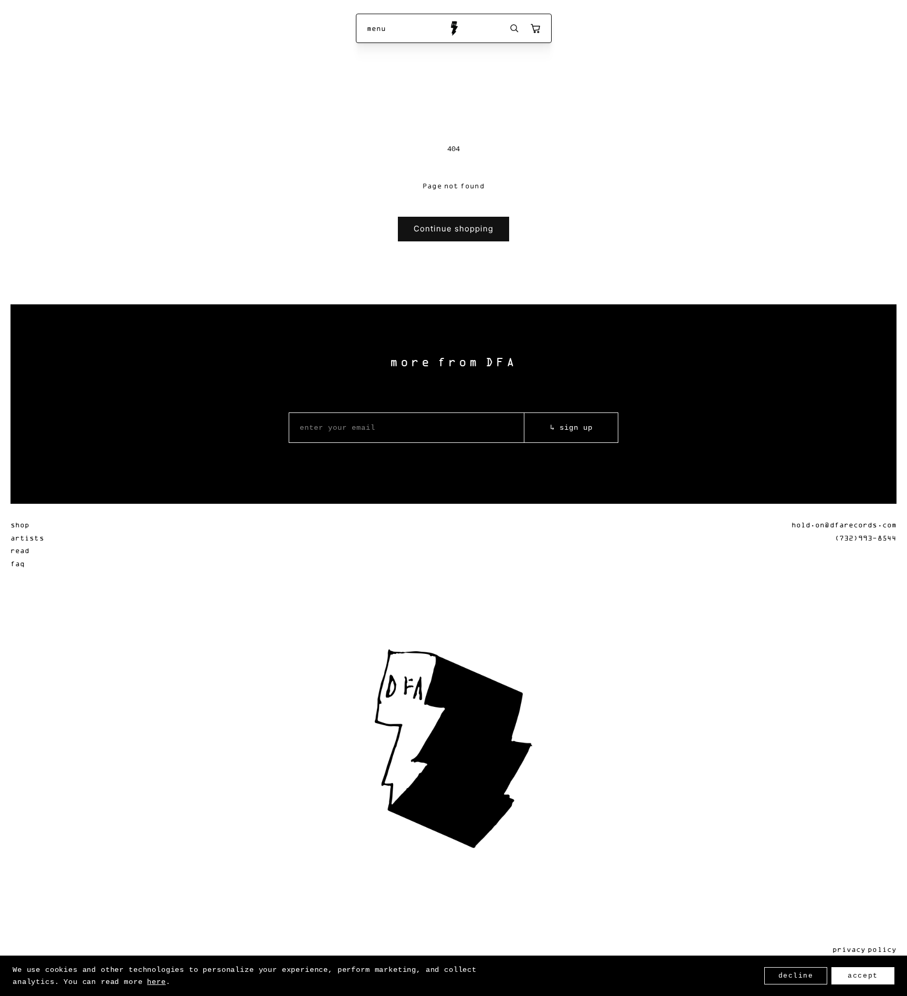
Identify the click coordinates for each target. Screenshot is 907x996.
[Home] (453, 28)
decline (796, 976)
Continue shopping (453, 229)
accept (863, 976)
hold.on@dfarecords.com (844, 524)
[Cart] (535, 28)
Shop (19, 524)
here (156, 982)
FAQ (17, 563)
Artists (27, 538)
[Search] (514, 28)
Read (19, 550)
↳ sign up (571, 427)
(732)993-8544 (866, 538)
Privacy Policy (864, 949)
